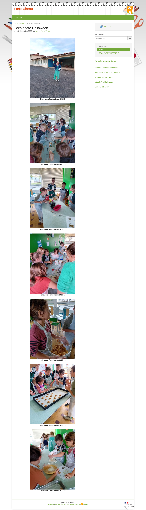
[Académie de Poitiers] (129, 505)
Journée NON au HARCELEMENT (108, 72)
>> (130, 38)
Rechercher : (100, 34)
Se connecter (108, 26)
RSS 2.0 (85, 504)
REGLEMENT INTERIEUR (109, 53)
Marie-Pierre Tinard (43, 31)
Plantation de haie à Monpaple (106, 68)
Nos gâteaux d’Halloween (104, 77)
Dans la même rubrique (106, 61)
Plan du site (50, 504)
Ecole (22, 24)
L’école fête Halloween (104, 82)
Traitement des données (73, 504)
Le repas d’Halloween (103, 87)
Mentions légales (60, 504)
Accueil (19, 17)
